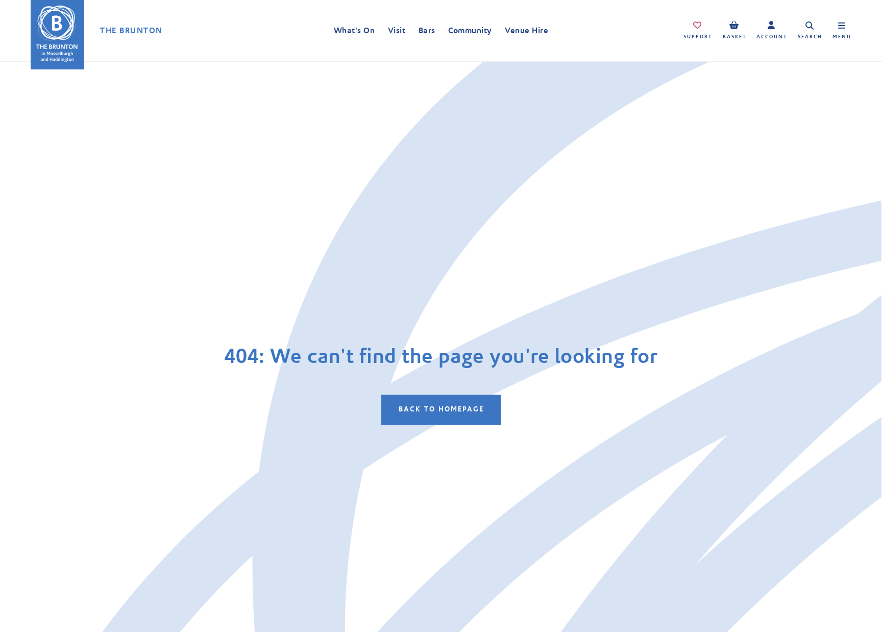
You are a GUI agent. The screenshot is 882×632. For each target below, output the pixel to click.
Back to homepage (441, 410)
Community (470, 30)
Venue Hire (526, 30)
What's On (354, 30)
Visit (396, 30)
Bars (427, 30)
